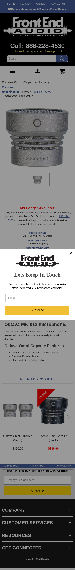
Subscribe (37, 310)
